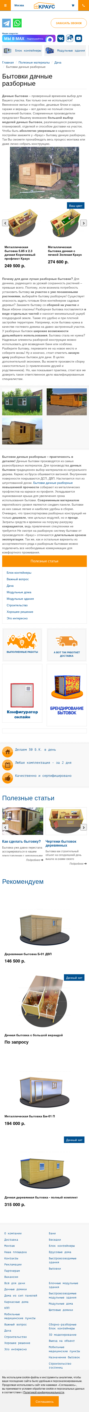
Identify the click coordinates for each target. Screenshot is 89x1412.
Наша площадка (15, 1252)
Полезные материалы (34, 62)
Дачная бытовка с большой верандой (34, 1035)
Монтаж (9, 1245)
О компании (13, 1233)
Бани (52, 1233)
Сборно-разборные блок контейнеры (62, 1326)
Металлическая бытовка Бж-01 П (30, 1116)
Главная (8, 62)
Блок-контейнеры (19, 572)
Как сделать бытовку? (21, 841)
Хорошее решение (20, 611)
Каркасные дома (16, 1301)
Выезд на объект (62, 1340)
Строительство (17, 605)
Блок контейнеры (28, 50)
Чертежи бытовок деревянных (61, 843)
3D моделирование (62, 1334)
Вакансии (11, 1276)
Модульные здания (71, 50)
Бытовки (55, 1268)
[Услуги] (67, 695)
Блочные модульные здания (63, 1285)
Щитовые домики (61, 1310)
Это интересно (17, 618)
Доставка (11, 1239)
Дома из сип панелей (20, 1295)
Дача (57, 62)
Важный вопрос (18, 579)
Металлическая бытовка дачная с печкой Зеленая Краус (65, 251)
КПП (7, 1308)
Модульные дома (19, 592)
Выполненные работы (22, 651)
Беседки (55, 1239)
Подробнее (33, 860)
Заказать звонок (69, 23)
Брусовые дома (60, 1252)
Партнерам (12, 1270)
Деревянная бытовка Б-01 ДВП (28, 954)
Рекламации (13, 1264)
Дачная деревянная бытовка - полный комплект (41, 1197)
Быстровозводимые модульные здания (62, 1295)
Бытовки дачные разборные (53, 482)
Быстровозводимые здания (62, 1260)
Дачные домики (15, 1289)
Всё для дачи (14, 1283)
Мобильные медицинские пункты (19, 1316)
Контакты (11, 1258)
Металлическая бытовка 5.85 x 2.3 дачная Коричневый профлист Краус (20, 253)
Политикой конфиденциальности (43, 1392)
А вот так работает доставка (67, 654)
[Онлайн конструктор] (22, 693)
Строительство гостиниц (60, 1365)
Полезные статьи (28, 798)
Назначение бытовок (64, 1357)
